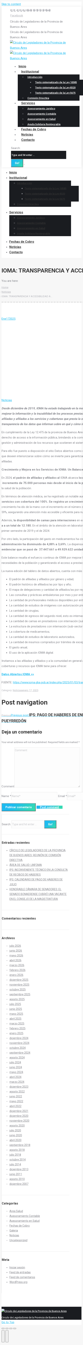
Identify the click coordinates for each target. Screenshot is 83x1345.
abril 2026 (15, 960)
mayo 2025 (16, 1013)
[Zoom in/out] (14, 1328)
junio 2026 (15, 950)
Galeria (13, 1230)
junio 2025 (15, 1008)
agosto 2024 (17, 1057)
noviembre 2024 (19, 1043)
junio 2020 (15, 1135)
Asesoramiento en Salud (24, 1220)
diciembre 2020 (18, 1115)
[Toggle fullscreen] (10, 1328)
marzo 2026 (16, 965)
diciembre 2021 (18, 1111)
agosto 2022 (17, 1091)
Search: (15, 148)
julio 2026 (15, 945)
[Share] (6, 1328)
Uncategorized (18, 1240)
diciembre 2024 (18, 1038)
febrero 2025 (17, 1028)
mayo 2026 (16, 955)
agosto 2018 (17, 1149)
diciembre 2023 (18, 1086)
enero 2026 (16, 974)
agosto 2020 (17, 1125)
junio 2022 (15, 1096)
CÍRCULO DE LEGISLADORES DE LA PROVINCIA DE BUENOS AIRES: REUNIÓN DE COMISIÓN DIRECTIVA (37, 855)
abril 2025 (15, 1018)
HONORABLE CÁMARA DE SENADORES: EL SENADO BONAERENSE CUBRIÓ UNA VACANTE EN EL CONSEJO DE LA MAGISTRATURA (38, 894)
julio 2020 (15, 1130)
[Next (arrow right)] (6, 1336)
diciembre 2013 (18, 1169)
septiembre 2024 (19, 1052)
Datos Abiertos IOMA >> (18, 674)
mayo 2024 (16, 1072)
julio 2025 (15, 1004)
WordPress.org (18, 1282)
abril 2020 (15, 1140)
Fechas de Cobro (19, 1225)
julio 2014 (15, 1164)
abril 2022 (15, 1106)
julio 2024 (15, 1062)
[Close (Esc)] (3, 1328)
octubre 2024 (17, 1047)
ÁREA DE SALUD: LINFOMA (25, 864)
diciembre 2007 (18, 1183)
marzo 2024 (16, 1081)
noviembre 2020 (19, 1120)
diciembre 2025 (18, 979)
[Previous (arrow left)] (3, 1336)
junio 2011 (15, 1174)
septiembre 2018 (19, 1145)
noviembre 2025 (19, 984)
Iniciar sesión (17, 1267)
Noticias (6, 291)
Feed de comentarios (22, 1277)
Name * (6, 796)
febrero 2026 (17, 970)
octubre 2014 (17, 1159)
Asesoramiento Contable (24, 1215)
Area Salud (16, 1211)
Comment (8, 786)
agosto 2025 (17, 999)
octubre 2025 (17, 989)
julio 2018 (15, 1154)
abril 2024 (15, 1077)
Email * (62, 796)
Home (5, 287)
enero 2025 (16, 1033)
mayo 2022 (16, 1101)
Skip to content (11, 4)
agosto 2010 (17, 1179)
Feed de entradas (20, 1272)
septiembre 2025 (19, 994)
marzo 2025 (16, 1023)
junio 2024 (15, 1067)
